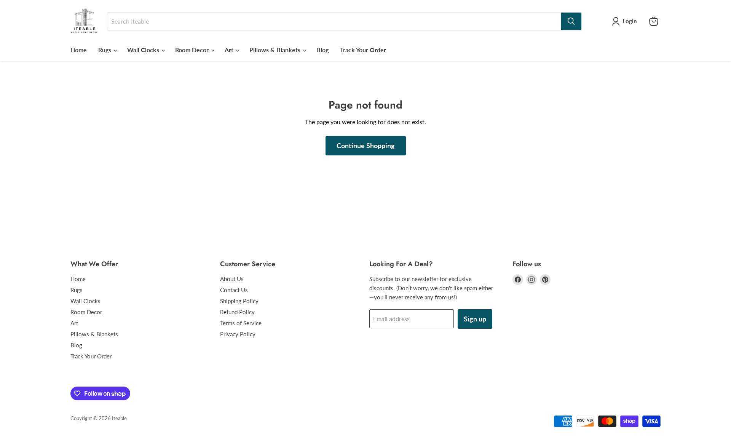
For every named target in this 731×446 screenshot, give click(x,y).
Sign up (475, 319)
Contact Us (234, 289)
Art (230, 49)
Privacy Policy (237, 334)
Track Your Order (363, 49)
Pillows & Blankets (275, 49)
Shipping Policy (239, 300)
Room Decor (192, 49)
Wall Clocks (144, 49)
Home (78, 49)
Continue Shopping (366, 145)
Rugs (105, 49)
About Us (232, 278)
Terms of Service (241, 323)
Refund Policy (237, 312)
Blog (322, 49)
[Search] (571, 21)
